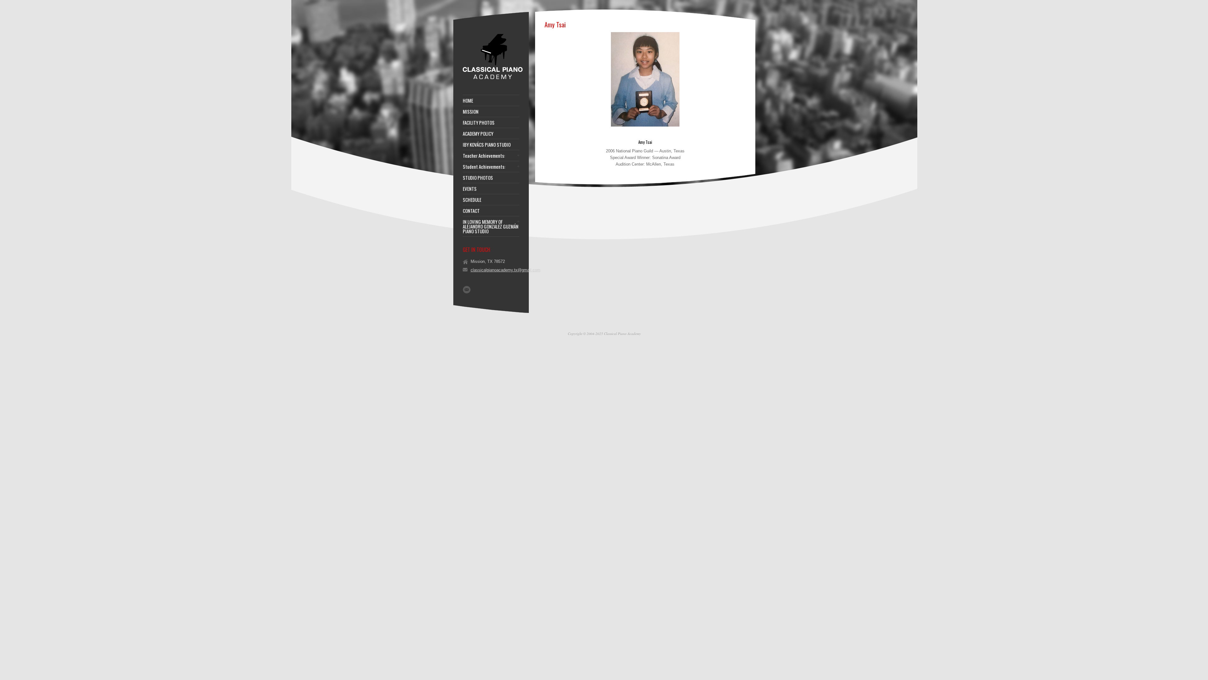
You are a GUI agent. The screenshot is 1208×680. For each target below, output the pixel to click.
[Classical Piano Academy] (493, 78)
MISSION (470, 111)
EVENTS (470, 188)
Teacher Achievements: (484, 155)
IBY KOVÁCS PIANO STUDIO (487, 144)
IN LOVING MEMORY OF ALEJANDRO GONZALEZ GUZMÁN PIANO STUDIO (490, 226)
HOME (468, 100)
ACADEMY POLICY (478, 133)
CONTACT (471, 210)
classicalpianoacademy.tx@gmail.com (505, 270)
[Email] (467, 289)
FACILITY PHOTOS (479, 122)
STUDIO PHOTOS (478, 177)
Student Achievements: (484, 166)
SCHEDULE (472, 199)
